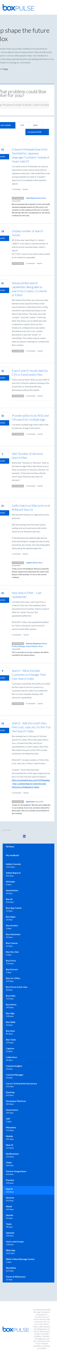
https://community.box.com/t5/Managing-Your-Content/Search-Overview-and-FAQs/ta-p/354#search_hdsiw (31, 783)
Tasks (9, 1224)
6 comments (31, 351)
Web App (10, 1250)
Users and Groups (15, 1241)
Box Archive (12, 925)
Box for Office (13, 978)
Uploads (10, 1232)
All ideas (10, 846)
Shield (9, 1206)
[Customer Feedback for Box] (18, 7)
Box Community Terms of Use (42, 1321)
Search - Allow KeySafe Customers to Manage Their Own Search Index (29, 674)
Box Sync (10, 1031)
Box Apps (11, 916)
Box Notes (11, 1004)
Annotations (12, 890)
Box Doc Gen (12, 952)
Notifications (12, 1153)
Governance (12, 1110)
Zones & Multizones (16, 1276)
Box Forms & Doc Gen (16, 987)
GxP (8, 1118)
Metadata (11, 1127)
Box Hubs (11, 995)
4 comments (31, 396)
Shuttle (9, 1215)
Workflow (11, 1268)
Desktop (10, 1092)
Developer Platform (16, 1101)
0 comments (31, 486)
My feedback (12, 855)
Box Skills (10, 1022)
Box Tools (11, 1039)
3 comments (16, 635)
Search (25, 189)
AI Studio (10, 881)
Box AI (9, 899)
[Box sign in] (24, 836)
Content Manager (14, 1074)
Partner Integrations (16, 1171)
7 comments (31, 434)
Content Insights (14, 1066)
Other (9, 1162)
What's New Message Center (20, 1259)
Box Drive (11, 960)
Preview (10, 1180)
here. (6, 69)
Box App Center (14, 908)
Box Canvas (12, 943)
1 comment (16, 189)
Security (10, 1197)
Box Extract (12, 969)
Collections (11, 1057)
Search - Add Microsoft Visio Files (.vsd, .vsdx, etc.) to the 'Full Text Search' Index (31, 727)
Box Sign (10, 1013)
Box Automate (13, 934)
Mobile (9, 1136)
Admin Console (13, 864)
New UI (9, 1145)
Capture (10, 1048)
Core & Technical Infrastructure (21, 1083)
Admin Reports (13, 873)
